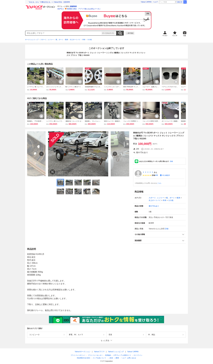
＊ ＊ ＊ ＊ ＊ (148, 172)
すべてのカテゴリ (108, 33)
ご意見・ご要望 (113, 358)
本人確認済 (166, 175)
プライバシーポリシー (78, 355)
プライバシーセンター (95, 355)
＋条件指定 (130, 33)
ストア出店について (99, 358)
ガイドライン (137, 355)
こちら (159, 183)
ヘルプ (155, 2)
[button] (159, 234)
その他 (89, 39)
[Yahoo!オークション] (40, 6)
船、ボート (59, 39)
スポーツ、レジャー (47, 39)
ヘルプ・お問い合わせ (128, 358)
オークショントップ (31, 39)
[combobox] (63, 33)
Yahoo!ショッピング (116, 352)
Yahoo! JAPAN (146, 2)
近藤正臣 (180, 2)
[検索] (185, 2)
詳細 (171, 161)
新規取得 (73, 6)
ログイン (60, 9)
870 (156, 175)
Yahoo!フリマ (99, 352)
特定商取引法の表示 (83, 358)
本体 (83, 39)
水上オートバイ (75, 39)
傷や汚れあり (154, 206)
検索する (120, 33)
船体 (66, 39)
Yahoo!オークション (82, 352)
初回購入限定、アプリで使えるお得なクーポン (84, 9)
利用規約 (108, 355)
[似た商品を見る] (52, 171)
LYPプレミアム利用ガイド (122, 355)
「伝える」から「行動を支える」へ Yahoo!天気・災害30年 (49, 2)
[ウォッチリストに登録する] (41, 82)
